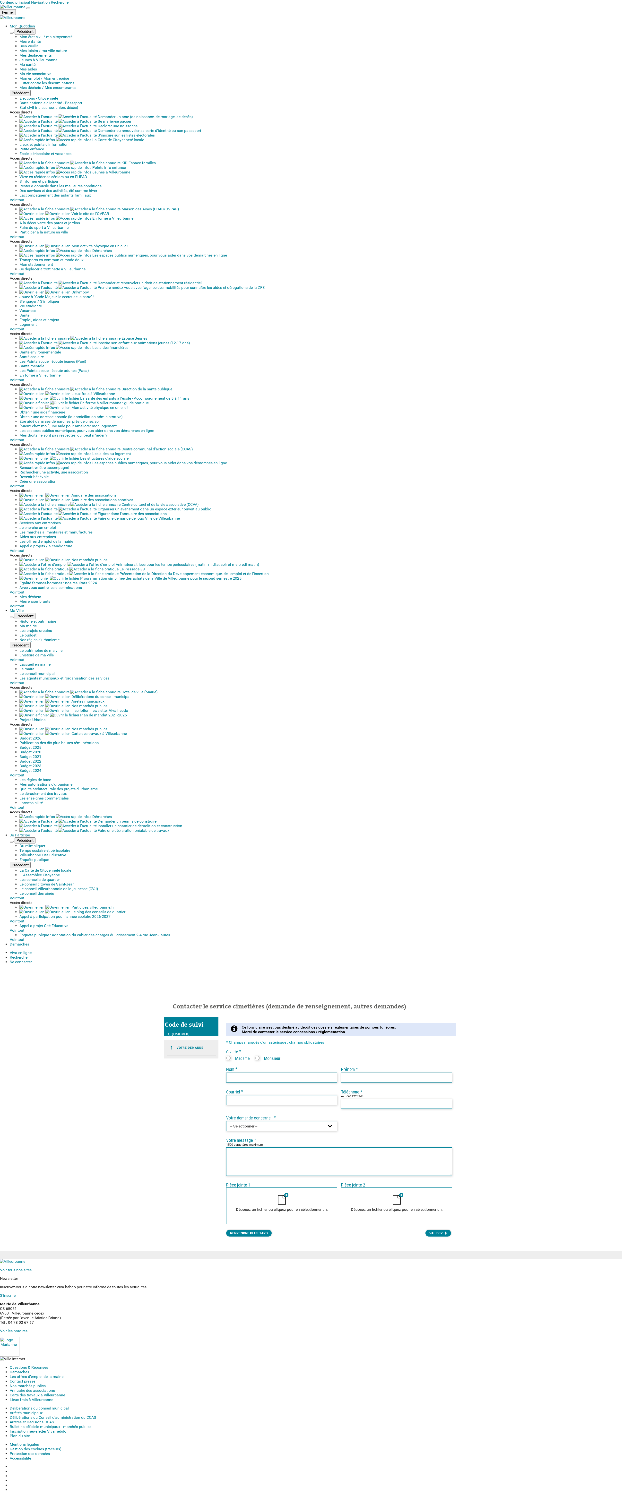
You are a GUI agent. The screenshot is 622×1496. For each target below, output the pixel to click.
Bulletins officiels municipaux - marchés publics (50, 1426)
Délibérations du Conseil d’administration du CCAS (53, 1417)
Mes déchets (30, 596)
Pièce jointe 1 (238, 1184)
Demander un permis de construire (126, 821)
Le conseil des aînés (36, 893)
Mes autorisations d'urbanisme (45, 784)
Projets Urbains (32, 719)
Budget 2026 (30, 738)
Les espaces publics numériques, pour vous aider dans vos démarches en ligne (159, 255)
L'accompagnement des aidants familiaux (55, 195)
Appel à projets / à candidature (45, 546)
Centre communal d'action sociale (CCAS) (157, 449)
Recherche (60, 2)
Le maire (26, 669)
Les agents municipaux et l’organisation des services (64, 678)
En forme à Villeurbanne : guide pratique (114, 403)
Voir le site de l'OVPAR (89, 213)
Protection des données (30, 1453)
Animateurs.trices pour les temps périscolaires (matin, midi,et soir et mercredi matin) (187, 564)
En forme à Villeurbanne (112, 218)
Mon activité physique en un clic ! (99, 246)
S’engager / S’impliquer (39, 301)
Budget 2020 (30, 752)
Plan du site (20, 1436)
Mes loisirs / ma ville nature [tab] (43, 50)
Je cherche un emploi (37, 527)
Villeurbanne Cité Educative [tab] (42, 855)
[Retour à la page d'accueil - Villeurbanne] (13, 7)
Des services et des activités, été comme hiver (58, 190)
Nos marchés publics (88, 560)
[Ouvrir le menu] (28, 8)
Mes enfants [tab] (30, 41)
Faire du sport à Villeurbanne (44, 227)
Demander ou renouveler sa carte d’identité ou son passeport (149, 130)
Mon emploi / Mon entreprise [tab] (44, 78)
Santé (24, 315)
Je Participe (20, 835)
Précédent (25, 31)
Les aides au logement (111, 453)
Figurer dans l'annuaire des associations (132, 513)
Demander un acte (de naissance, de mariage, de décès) (145, 116)
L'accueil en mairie (35, 664)
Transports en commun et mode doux (51, 260)
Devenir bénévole (34, 476)
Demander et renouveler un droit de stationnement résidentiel (149, 283)
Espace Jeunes (134, 338)
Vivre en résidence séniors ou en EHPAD (53, 176)
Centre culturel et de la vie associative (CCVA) (160, 504)
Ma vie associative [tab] (35, 73)
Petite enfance (31, 149)
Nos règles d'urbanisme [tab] (39, 639)
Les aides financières (109, 347)
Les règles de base (35, 779)
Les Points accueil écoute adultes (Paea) (54, 370)
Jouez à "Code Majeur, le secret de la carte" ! (56, 296)
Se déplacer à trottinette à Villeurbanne (52, 269)
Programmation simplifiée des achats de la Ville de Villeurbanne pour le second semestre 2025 (160, 578)
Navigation (40, 2)
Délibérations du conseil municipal (100, 696)
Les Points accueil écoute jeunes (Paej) (52, 361)
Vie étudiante (30, 306)
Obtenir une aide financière (42, 412)
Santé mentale (31, 366)
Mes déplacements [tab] (35, 55)
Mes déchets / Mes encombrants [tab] (47, 87)
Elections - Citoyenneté (38, 98)
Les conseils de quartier (39, 879)
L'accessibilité (31, 802)
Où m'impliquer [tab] (32, 845)
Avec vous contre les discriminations (50, 587)
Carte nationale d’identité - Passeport (50, 103)
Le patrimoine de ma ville (40, 650)
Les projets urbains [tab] (35, 630)
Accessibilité (20, 1458)
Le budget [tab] (27, 635)
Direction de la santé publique (146, 389)
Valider (436, 1233)
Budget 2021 (30, 756)
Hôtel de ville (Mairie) (139, 692)
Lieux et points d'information (44, 144)
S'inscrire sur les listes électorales (126, 135)
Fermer (8, 12)
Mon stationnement (36, 264)
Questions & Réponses (29, 1367)
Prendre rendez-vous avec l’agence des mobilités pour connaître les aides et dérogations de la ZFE (181, 287)
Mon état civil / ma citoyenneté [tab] (45, 36)
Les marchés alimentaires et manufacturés (56, 532)
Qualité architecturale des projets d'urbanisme (58, 789)
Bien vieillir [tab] (28, 46)
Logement (28, 324)
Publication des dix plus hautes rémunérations (59, 742)
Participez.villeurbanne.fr (92, 907)
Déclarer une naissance (117, 126)
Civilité (233, 1051)
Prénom (349, 1069)
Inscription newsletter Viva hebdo (99, 710)
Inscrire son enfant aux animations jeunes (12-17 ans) (143, 343)
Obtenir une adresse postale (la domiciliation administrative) (71, 416)
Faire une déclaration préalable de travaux (133, 830)
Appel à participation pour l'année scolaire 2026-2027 (65, 916)
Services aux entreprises (40, 523)
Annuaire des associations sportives (101, 500)
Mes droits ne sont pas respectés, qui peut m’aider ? (63, 435)
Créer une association (37, 481)
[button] (21, 962)
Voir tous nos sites (16, 1270)
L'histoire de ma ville (36, 655)
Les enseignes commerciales (44, 798)
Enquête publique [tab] (34, 859)
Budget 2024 (30, 770)
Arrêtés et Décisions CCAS (32, 1422)
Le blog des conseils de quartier (97, 912)
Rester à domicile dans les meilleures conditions (60, 186)
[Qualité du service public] (9, 1355)
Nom (231, 1069)
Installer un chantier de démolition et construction (139, 826)
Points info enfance (108, 167)
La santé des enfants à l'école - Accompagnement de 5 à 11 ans (134, 398)
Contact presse (22, 1381)
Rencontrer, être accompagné (44, 467)
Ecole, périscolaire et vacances (45, 153)
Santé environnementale (40, 352)
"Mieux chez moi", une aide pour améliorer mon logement (68, 426)
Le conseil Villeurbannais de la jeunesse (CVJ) (58, 888)
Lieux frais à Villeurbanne (92, 393)
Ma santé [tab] (27, 64)
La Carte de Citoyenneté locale (117, 140)
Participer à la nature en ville (43, 232)
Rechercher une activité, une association (53, 472)
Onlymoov (79, 292)
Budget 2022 (30, 761)
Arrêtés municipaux (87, 701)
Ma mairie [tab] (28, 626)
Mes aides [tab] (28, 69)
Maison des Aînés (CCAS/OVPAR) (150, 209)
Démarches (101, 250)
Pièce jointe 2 (353, 1184)
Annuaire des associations (93, 495)
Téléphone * (351, 1091)
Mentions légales (24, 1444)
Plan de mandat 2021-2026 (103, 715)
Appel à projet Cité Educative (43, 925)
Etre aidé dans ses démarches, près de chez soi (59, 421)
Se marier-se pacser (114, 121)
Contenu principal (15, 2)
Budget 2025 (30, 747)
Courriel (234, 1091)
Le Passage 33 (132, 569)
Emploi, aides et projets (39, 320)
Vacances (27, 310)
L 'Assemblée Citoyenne (39, 875)
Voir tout (17, 200)
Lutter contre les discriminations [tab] (46, 83)
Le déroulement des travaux (43, 793)
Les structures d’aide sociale (104, 458)
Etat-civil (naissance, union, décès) (48, 107)
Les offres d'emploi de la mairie (46, 541)
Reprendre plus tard (249, 1233)
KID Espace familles (138, 163)
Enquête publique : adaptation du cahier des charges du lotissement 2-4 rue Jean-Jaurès (94, 935)
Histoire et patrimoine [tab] (37, 621)
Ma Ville (17, 610)
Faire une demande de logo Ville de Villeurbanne (138, 518)
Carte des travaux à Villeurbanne (98, 733)
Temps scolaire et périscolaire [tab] (44, 850)
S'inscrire (8, 1295)
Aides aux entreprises (37, 536)
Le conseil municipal (37, 673)
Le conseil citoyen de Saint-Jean (47, 884)
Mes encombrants (34, 601)
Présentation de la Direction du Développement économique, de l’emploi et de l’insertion (194, 573)
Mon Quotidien (22, 26)
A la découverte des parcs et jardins (49, 223)
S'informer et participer (38, 181)
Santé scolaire (31, 356)
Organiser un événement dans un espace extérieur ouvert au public (154, 509)
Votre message (241, 1140)
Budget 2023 (30, 766)
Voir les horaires (13, 1331)
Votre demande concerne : (251, 1117)
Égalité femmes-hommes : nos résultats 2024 (58, 583)
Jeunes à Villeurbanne (110, 172)
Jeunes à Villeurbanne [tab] (38, 60)
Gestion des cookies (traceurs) (35, 1449)
